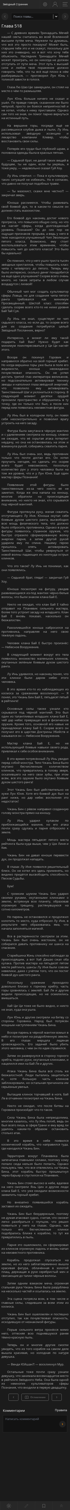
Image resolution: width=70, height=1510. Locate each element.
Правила (61, 1410)
